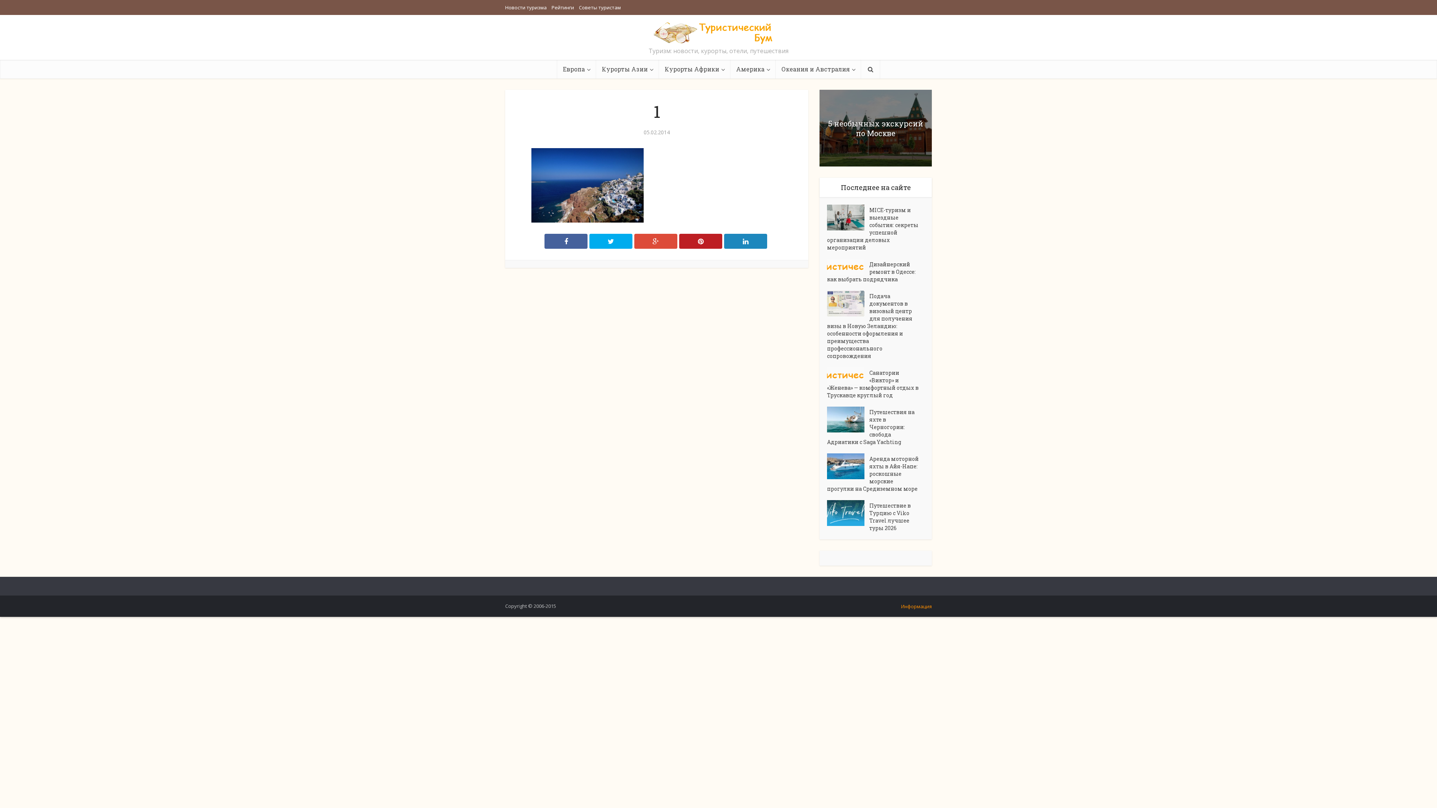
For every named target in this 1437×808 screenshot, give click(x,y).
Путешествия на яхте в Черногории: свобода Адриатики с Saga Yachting (871, 427)
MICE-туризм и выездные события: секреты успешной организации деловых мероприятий (872, 228)
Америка (750, 69)
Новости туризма (526, 7)
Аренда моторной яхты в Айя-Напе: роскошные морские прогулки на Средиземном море (873, 473)
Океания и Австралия (815, 69)
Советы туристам (600, 7)
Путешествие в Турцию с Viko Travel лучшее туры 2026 (890, 517)
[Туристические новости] (718, 33)
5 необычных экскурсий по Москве (875, 128)
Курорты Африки (692, 69)
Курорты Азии (625, 69)
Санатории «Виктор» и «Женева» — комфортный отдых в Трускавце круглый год (873, 384)
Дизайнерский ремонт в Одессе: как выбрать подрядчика (871, 272)
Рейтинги (563, 7)
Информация (916, 606)
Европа (574, 69)
